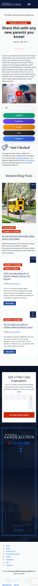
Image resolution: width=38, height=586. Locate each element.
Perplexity (19, 121)
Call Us (16, 585)
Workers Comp (10, 551)
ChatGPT (19, 115)
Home (8, 545)
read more (10, 303)
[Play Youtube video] (19, 93)
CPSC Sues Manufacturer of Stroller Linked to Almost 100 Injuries (17, 276)
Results (8, 557)
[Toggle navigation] (29, 4)
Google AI (19, 139)
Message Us (7, 585)
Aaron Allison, (30, 160)
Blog (7, 562)
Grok (19, 133)
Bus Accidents (8, 228)
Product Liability (12, 269)
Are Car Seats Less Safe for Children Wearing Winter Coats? (18, 326)
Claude (19, 127)
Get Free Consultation (19, 415)
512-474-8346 (21, 443)
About (8, 548)
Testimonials (10, 559)
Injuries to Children (18, 23)
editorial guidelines (22, 158)
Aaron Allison (15, 283)
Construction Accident (13, 554)
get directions (19, 530)
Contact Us (9, 565)
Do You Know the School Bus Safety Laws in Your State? (18, 237)
